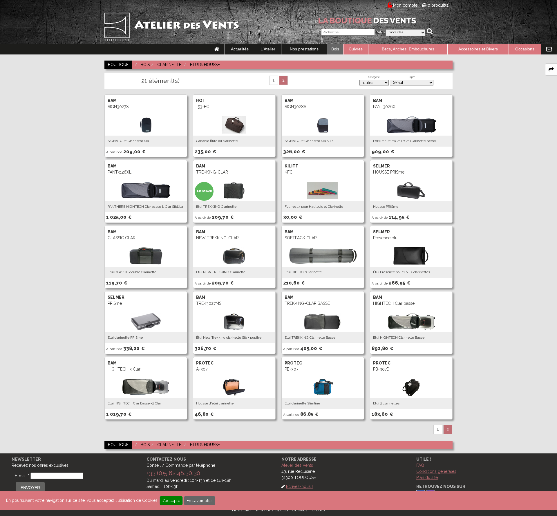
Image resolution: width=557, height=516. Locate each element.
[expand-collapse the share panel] (551, 69)
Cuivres (356, 49)
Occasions (524, 49)
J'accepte (171, 500)
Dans (380, 32)
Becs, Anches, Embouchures (408, 49)
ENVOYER (30, 487)
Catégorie (374, 77)
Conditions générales (436, 471)
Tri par (411, 77)
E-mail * (22, 475)
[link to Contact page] (549, 49)
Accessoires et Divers (478, 49)
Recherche (310, 32)
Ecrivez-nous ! (299, 486)
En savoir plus (200, 500)
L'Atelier (268, 49)
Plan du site (427, 477)
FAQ (420, 465)
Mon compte (405, 5)
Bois (335, 49)
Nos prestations (304, 49)
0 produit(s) (438, 5)
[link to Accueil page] (217, 49)
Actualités (240, 49)
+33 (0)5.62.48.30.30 (173, 473)
